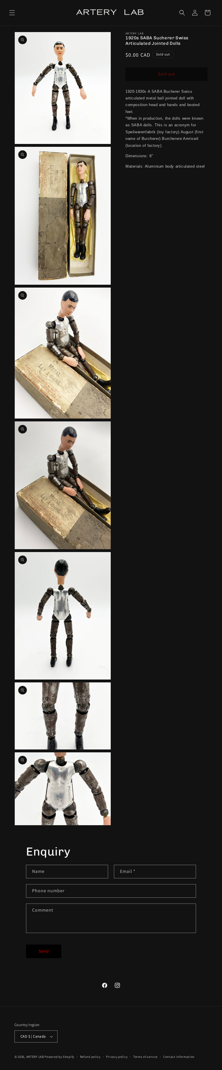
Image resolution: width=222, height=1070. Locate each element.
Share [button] (137, 183)
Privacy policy (116, 1057)
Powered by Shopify (59, 1057)
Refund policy (90, 1057)
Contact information (179, 1057)
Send (44, 951)
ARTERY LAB (35, 1057)
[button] (12, 12)
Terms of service (145, 1057)
